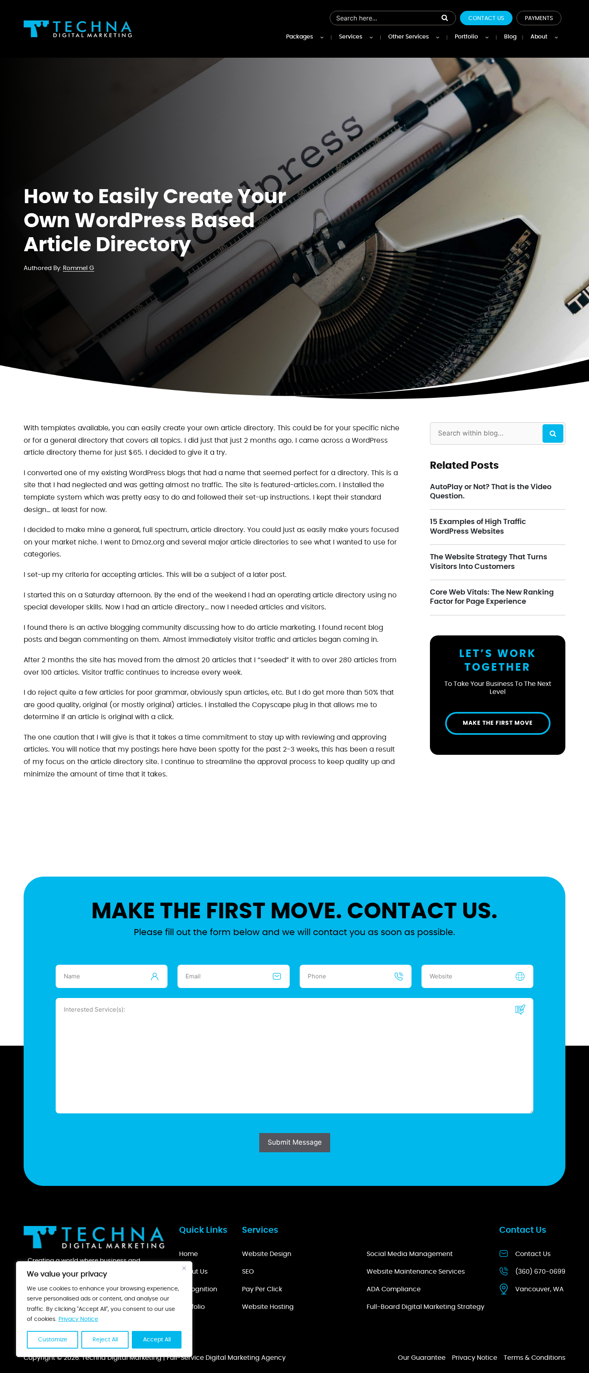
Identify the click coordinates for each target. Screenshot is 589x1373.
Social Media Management (410, 1254)
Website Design (266, 1254)
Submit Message (295, 1142)
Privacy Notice (78, 1319)
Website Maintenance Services (416, 1271)
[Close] (184, 1268)
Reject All (105, 1340)
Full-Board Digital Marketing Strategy (425, 1307)
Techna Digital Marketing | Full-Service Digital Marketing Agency (184, 1358)
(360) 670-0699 (540, 1271)
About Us (193, 1271)
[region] (104, 1309)
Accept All (157, 1340)
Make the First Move (498, 723)
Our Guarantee (422, 1358)
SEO (248, 1271)
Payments (539, 18)
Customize (52, 1340)
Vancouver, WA (539, 1289)
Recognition (198, 1289)
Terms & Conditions (534, 1358)
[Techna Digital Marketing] (78, 29)
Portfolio (192, 1307)
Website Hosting (268, 1307)
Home (188, 1254)
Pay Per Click (262, 1289)
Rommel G (78, 268)
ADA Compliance (394, 1289)
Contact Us (486, 18)
